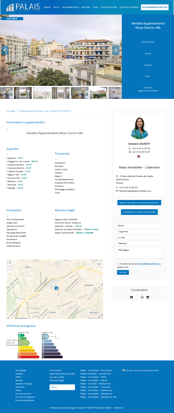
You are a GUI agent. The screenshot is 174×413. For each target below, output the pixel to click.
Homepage (11, 111)
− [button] (10, 266)
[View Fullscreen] (9, 271)
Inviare (123, 272)
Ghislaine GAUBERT (139, 143)
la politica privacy (149, 263)
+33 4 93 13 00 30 (141, 148)
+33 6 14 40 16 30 (141, 151)
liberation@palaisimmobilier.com (135, 191)
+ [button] (10, 262)
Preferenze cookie (58, 407)
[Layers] (99, 263)
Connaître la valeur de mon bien (139, 212)
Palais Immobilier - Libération (139, 167)
